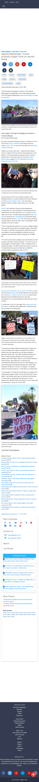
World (19, 750)
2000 (12, 616)
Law (19, 737)
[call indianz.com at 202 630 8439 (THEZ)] (5, 538)
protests (12, 79)
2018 (4, 612)
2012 (29, 612)
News (6, 2)
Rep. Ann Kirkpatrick (19, 216)
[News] (2, 2)
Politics (23, 51)
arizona (12, 75)
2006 (21, 614)
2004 (29, 614)
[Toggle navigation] (3, 6)
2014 (21, 612)
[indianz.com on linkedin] (15, 526)
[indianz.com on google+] (21, 523)
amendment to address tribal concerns (15, 295)
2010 (4, 614)
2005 (25, 614)
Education (19, 715)
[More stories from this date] (25, 87)
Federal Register (19, 723)
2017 (8, 612)
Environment (6, 51)
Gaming (11, 2)
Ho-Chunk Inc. (15, 761)
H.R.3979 (17, 159)
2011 (33, 612)
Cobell (19, 713)
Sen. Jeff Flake (19, 219)
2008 (12, 614)
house (31, 75)
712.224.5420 (22, 514)
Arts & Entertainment (19, 707)
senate (18, 83)
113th (4, 75)
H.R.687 (3, 208)
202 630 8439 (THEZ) (14, 538)
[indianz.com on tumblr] (26, 523)
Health (19, 725)
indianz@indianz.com (14, 535)
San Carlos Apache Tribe (13, 201)
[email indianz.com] (5, 535)
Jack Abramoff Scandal (19, 732)
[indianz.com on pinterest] (31, 523)
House (24, 212)
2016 (12, 612)
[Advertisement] (19, 29)
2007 (16, 614)
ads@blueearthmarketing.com (9, 514)
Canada (19, 711)
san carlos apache (7, 83)
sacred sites (22, 79)
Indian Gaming (19, 727)
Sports (20, 746)
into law (15, 161)
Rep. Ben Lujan (14, 293)
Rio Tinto (11, 145)
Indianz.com (23, 780)
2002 (4, 616)
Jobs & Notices (19, 735)
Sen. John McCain (15, 143)
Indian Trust (19, 730)
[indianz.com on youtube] (20, 526)
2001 (8, 616)
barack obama (21, 75)
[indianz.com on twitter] (10, 523)
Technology (19, 748)
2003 (33, 614)
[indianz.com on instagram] (10, 526)
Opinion (19, 742)
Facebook (6, 97)
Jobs (17, 2)
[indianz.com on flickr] (5, 526)
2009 (8, 614)
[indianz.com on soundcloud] (15, 523)
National (15, 51)
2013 (25, 612)
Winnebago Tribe (17, 763)
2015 (17, 612)
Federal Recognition (19, 721)
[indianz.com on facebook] (5, 523)
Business (19, 709)
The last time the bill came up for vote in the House (17, 291)
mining (4, 79)
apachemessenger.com (28, 95)
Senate (34, 212)
